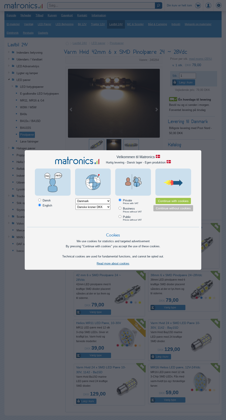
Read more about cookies (113, 263)
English (47, 205)
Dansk (46, 200)
